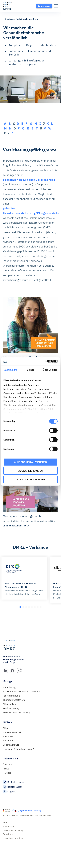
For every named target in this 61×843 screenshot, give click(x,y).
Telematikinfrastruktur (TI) (16, 712)
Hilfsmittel (8, 740)
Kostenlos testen (15, 782)
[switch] (53, 430)
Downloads (8, 834)
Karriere (7, 772)
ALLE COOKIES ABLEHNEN (30, 479)
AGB (5, 822)
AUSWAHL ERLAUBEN (30, 470)
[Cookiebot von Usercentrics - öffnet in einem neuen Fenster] (45, 361)
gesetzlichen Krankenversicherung (29, 179)
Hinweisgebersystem (13, 838)
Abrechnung (9, 687)
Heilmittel (8, 736)
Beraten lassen (14, 786)
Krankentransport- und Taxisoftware (21, 691)
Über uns (7, 764)
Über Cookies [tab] (50, 369)
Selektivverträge (11, 744)
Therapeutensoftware (14, 699)
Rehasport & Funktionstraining (18, 749)
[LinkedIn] (5, 670)
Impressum (8, 826)
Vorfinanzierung (11, 708)
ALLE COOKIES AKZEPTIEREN (30, 462)
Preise (6, 768)
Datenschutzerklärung (13, 830)
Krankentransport (12, 732)
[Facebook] (12, 670)
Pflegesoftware (10, 704)
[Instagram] (19, 670)
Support (11, 791)
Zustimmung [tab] (11, 369)
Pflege (6, 728)
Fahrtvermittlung (11, 695)
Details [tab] (30, 369)
